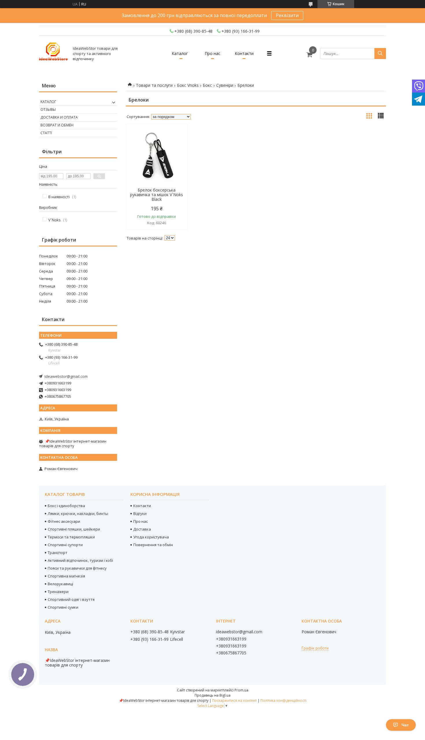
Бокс (207, 85)
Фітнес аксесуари (64, 521)
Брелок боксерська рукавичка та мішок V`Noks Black (156, 195)
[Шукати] (380, 53)
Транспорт (57, 552)
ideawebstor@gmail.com (66, 376)
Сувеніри (224, 85)
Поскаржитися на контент (234, 700)
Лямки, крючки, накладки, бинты (78, 513)
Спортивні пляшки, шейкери (74, 529)
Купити (176, 138)
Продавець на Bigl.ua (212, 695)
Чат (405, 725)
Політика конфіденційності (283, 700)
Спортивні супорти (65, 544)
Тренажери (58, 591)
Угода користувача (151, 537)
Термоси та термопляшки (71, 537)
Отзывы (48, 109)
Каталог (180, 53)
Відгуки (140, 513)
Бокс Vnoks (188, 85)
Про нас (212, 53)
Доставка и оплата (59, 117)
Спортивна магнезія (66, 576)
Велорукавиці (60, 583)
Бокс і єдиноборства (66, 505)
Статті (46, 132)
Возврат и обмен (56, 125)
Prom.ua (241, 690)
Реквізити (287, 15)
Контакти (244, 53)
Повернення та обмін (153, 544)
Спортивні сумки (63, 607)
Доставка (142, 529)
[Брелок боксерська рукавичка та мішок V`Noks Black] (156, 156)
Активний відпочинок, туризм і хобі (80, 560)
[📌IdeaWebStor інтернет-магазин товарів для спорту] (53, 53)
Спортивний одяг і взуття (71, 599)
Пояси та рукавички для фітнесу (77, 568)
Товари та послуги (154, 85)
